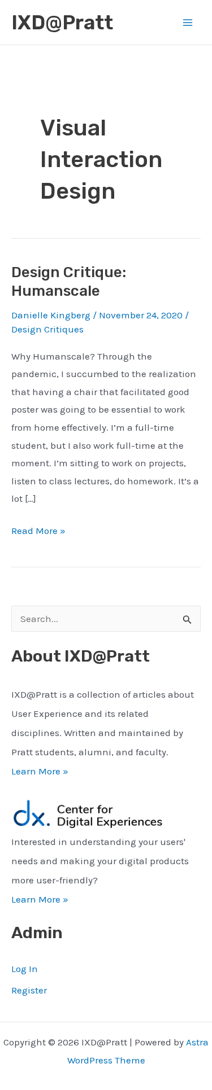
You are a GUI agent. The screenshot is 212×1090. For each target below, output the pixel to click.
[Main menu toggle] (188, 23)
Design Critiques (47, 329)
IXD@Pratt (62, 22)
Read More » (38, 532)
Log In (24, 968)
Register (29, 990)
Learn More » (39, 771)
